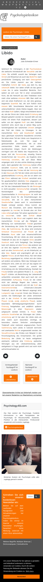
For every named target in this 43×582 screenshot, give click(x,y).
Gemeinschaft (22, 189)
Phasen (4, 301)
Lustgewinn (6, 293)
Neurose (10, 173)
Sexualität (31, 71)
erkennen (22, 98)
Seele (24, 85)
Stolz (16, 221)
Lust (39, 213)
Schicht (14, 85)
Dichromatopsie (9, 544)
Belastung (5, 309)
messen (5, 106)
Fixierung (5, 306)
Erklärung (28, 341)
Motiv (17, 330)
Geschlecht (24, 248)
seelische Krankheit (9, 314)
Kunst (13, 234)
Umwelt (31, 128)
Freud (4, 272)
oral (10, 301)
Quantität (14, 103)
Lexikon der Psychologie (13, 32)
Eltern (7, 178)
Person (25, 245)
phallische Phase (27, 301)
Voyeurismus (16, 232)
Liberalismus (11, 380)
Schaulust (5, 232)
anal (16, 301)
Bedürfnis (33, 77)
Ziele (27, 181)
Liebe (4, 74)
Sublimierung (15, 229)
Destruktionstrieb (8, 288)
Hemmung (6, 160)
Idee (7, 253)
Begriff (4, 274)
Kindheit (25, 178)
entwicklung (6, 317)
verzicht (9, 216)
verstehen (15, 160)
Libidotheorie (32, 376)
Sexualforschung (8, 333)
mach (15, 210)
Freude (31, 232)
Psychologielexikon (15, 427)
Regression (29, 309)
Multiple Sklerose (23, 542)
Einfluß (31, 216)
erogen (17, 293)
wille (8, 213)
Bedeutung (6, 338)
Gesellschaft (29, 133)
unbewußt (5, 88)
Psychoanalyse (35, 69)
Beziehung (6, 258)
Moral (19, 218)
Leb (3, 90)
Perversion (20, 154)
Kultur (16, 133)
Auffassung (17, 280)
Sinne (4, 77)
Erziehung (34, 114)
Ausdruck (14, 168)
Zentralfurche (22, 544)
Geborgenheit (36, 80)
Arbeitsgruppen (24, 194)
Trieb (19, 170)
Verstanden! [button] (21, 576)
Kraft (12, 112)
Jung (36, 272)
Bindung (36, 186)
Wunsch (5, 208)
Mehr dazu (30, 571)
